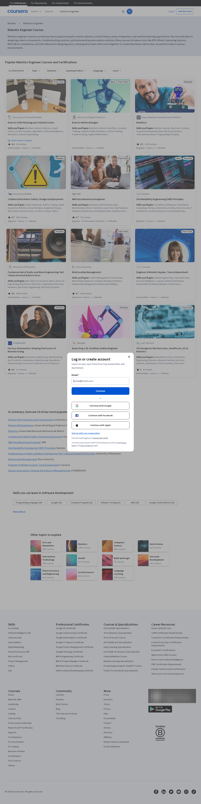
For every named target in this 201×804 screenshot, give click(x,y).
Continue (100, 391)
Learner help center (100, 438)
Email (75, 374)
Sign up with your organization (86, 433)
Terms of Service (86, 445)
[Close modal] (129, 357)
